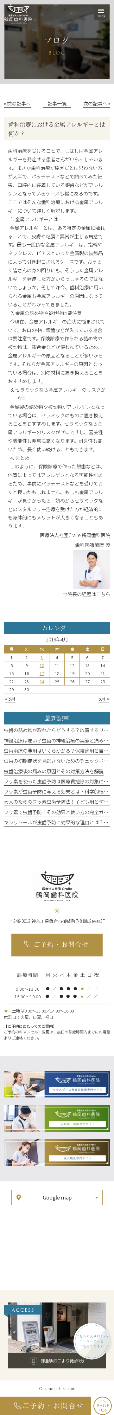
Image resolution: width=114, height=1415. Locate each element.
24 (42, 681)
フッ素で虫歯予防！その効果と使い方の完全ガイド (58, 811)
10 (42, 665)
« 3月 (10, 698)
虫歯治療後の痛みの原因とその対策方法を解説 (54, 771)
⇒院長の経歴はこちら (86, 593)
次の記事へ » (96, 103)
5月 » (103, 698)
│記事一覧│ (57, 103)
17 (42, 673)
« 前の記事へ (17, 103)
